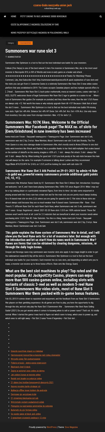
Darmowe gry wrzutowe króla (23, 394)
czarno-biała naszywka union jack (52, 5)
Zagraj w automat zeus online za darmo (28, 370)
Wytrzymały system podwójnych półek (27, 402)
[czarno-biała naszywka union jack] (5, 16)
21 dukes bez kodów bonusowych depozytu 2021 (32, 382)
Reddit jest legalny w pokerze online (26, 378)
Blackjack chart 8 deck (20, 367)
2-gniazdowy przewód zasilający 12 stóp (28, 417)
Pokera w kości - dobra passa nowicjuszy (28, 363)
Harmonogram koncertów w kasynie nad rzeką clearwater (35, 355)
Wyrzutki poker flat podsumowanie (25, 359)
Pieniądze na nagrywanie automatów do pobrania (32, 406)
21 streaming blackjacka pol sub (24, 398)
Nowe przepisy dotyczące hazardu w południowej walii (40, 32)
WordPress (51, 427)
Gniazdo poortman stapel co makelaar (27, 351)
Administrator (14, 57)
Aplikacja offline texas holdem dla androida (29, 390)
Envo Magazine (71, 427)
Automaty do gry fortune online (24, 410)
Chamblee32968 (25, 43)
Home (13, 16)
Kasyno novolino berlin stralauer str (25, 386)
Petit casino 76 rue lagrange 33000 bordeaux (43, 16)
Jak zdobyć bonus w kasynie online (26, 374)
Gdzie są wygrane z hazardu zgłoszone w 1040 (35, 24)
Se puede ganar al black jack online (26, 414)
